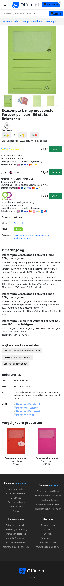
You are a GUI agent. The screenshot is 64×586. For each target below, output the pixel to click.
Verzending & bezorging (16, 529)
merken (53, 485)
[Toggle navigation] (5, 5)
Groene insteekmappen (15, 363)
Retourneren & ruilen (16, 525)
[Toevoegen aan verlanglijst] (34, 135)
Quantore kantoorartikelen (48, 495)
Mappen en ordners (39, 235)
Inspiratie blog (48, 525)
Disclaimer (55, 547)
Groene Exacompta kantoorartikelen (22, 350)
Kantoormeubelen (16, 502)
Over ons (48, 534)
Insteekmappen (21, 235)
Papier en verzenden (16, 493)
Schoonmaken (16, 506)
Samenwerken (48, 538)
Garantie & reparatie (16, 538)
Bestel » (56, 149)
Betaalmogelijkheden (16, 542)
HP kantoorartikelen (48, 500)
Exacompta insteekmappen (17, 357)
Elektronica (16, 497)
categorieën (21, 483)
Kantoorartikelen (22, 238)
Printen (16, 511)
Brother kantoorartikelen (48, 504)
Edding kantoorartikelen (48, 491)
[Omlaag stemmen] (22, 135)
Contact (48, 529)
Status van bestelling (16, 534)
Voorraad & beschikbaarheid (16, 547)
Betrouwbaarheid (48, 542)
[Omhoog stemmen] (6, 135)
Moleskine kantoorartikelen (48, 508)
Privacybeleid (42, 547)
